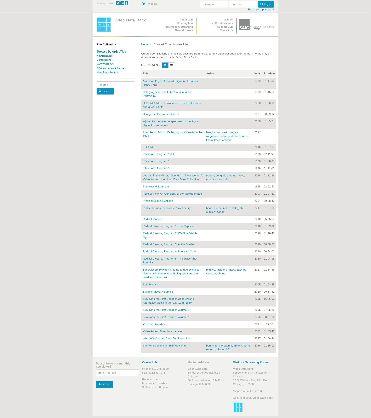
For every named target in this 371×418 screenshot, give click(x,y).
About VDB (186, 19)
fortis (245, 136)
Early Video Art (105, 64)
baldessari (233, 136)
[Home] (123, 24)
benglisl (210, 132)
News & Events (184, 30)
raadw (231, 269)
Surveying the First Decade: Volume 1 (166, 309)
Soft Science (150, 284)
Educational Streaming (179, 26)
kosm (209, 139)
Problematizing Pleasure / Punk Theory (167, 207)
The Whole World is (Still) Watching (164, 345)
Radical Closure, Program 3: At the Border (168, 244)
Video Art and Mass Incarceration (163, 331)
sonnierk (222, 132)
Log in (267, 4)
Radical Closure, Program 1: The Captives (168, 226)
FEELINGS (149, 147)
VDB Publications (222, 23)
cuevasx (211, 273)
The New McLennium (156, 186)
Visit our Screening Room (250, 362)
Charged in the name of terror (161, 114)
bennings (211, 345)
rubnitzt (210, 349)
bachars (241, 269)
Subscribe (104, 384)
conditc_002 (236, 207)
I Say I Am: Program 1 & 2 (158, 154)
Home (145, 44)
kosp (217, 139)
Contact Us (226, 30)
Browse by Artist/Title (111, 51)
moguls (233, 132)
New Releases (105, 55)
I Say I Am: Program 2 (156, 168)
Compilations (104, 60)
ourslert (210, 211)
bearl (209, 207)
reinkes (210, 269)
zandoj (221, 211)
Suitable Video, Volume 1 (158, 291)
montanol (212, 179)
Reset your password (261, 9)
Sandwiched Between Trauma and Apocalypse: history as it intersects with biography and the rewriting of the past (171, 273)
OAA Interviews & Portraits (112, 68)
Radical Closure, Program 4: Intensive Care (169, 251)
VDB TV (228, 19)
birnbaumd (220, 207)
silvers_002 (224, 349)
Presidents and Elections (158, 200)
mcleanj (221, 269)
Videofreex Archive (107, 72)
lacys (241, 175)
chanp (221, 273)
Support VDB (225, 26)
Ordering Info (185, 23)
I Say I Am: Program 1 (156, 161)
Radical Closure (152, 218)
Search (106, 91)
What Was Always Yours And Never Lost (167, 338)
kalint (246, 345)
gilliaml (238, 345)
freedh (210, 175)
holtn (223, 136)
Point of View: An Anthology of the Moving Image (172, 193)
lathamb (226, 139)
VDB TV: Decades (154, 324)
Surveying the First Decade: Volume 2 (166, 316)
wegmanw (212, 136)
